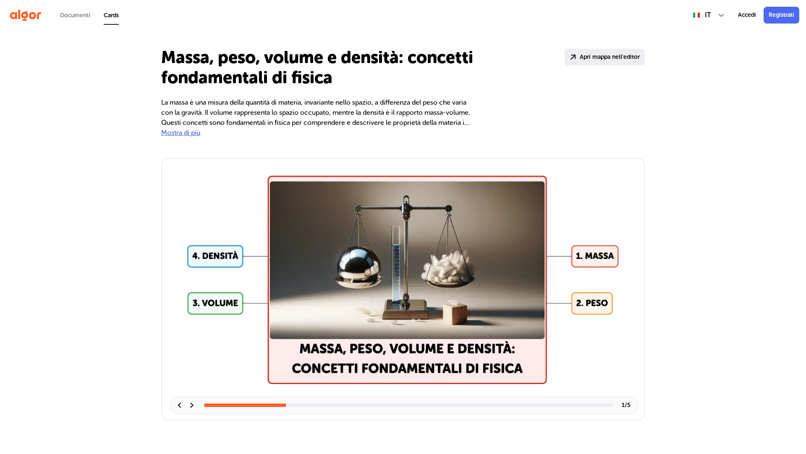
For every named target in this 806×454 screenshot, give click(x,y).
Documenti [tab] (75, 15)
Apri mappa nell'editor (610, 57)
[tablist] (89, 15)
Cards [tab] (111, 15)
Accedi (747, 14)
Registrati (781, 14)
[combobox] (708, 15)
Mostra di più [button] (180, 133)
